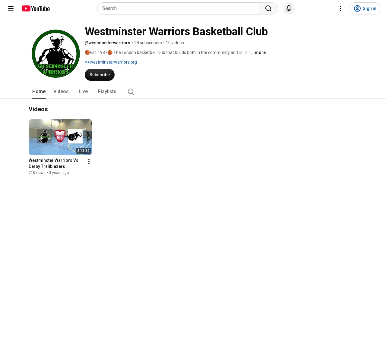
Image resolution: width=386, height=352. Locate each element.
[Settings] (340, 8)
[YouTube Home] (35, 8)
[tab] (39, 91)
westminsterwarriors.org (113, 62)
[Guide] (10, 8)
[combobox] (180, 8)
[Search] (268, 8)
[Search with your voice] (289, 8)
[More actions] (89, 162)
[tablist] (193, 91)
